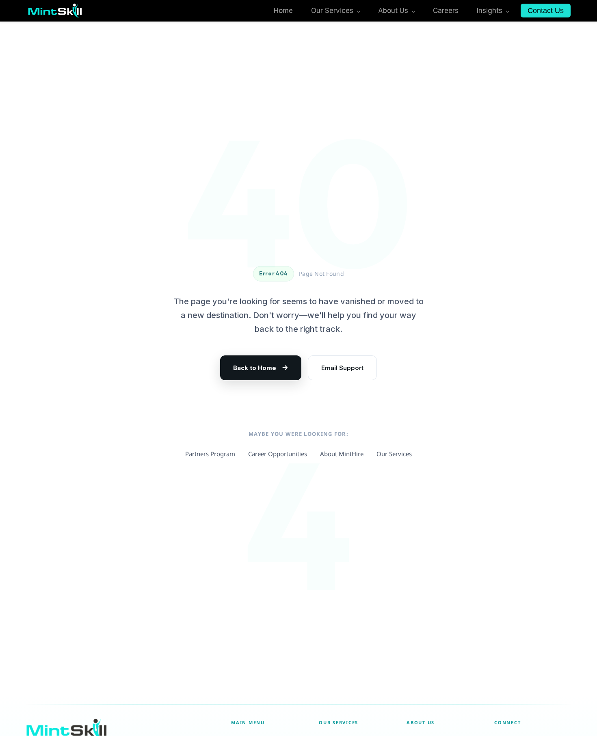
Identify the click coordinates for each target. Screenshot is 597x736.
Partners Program (210, 454)
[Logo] (55, 11)
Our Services (394, 454)
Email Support (342, 368)
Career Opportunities (277, 454)
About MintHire (341, 454)
